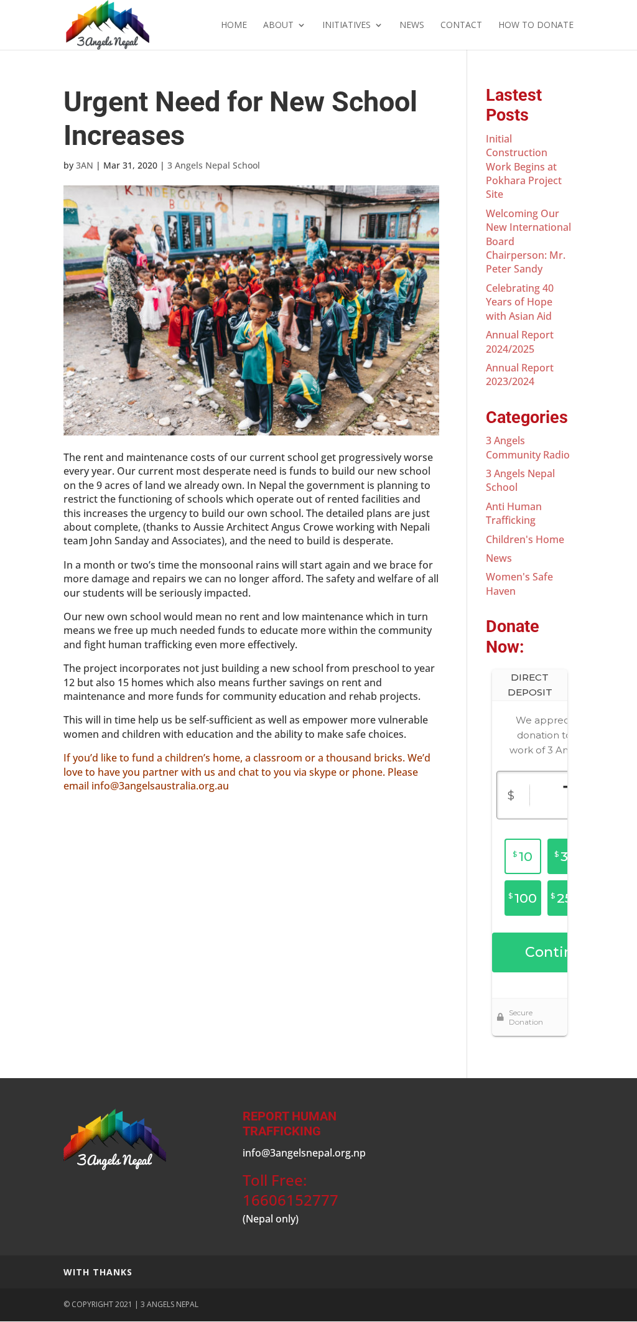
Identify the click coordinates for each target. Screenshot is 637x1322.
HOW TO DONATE (536, 25)
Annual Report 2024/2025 (520, 341)
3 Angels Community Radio (528, 447)
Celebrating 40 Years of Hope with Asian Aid (520, 302)
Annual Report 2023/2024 (520, 374)
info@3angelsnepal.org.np (304, 1153)
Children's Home (525, 539)
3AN (84, 165)
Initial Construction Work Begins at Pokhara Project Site (524, 167)
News (411, 25)
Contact (461, 25)
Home (234, 25)
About (278, 25)
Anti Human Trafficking (514, 513)
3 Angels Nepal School (213, 165)
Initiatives (346, 25)
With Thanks (98, 1272)
